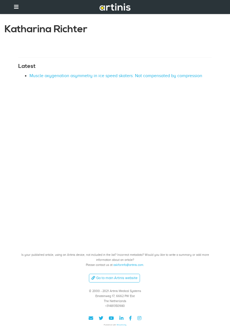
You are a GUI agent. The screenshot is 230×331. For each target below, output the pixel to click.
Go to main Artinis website (116, 278)
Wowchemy (122, 325)
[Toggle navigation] (16, 7)
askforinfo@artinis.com (128, 264)
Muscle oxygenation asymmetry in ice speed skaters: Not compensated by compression (115, 75)
